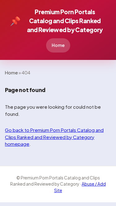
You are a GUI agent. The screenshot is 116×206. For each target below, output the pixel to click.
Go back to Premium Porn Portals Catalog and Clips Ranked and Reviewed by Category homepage (54, 137)
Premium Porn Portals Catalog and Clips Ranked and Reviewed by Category (56, 20)
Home (58, 45)
